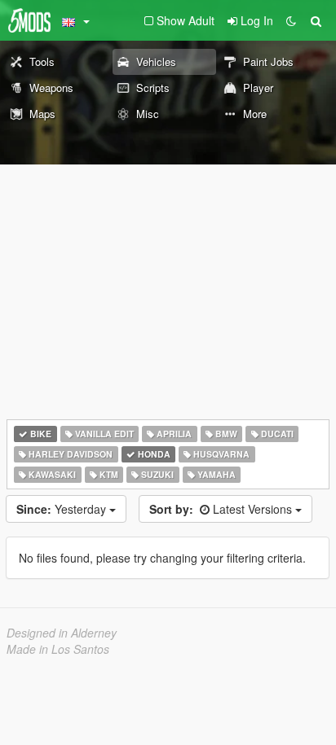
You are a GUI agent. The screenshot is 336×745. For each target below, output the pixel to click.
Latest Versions (222, 509)
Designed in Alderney (62, 632)
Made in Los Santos (58, 649)
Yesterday (62, 509)
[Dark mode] (291, 20)
